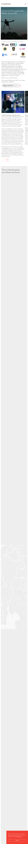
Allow (17, 840)
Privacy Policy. (19, 836)
